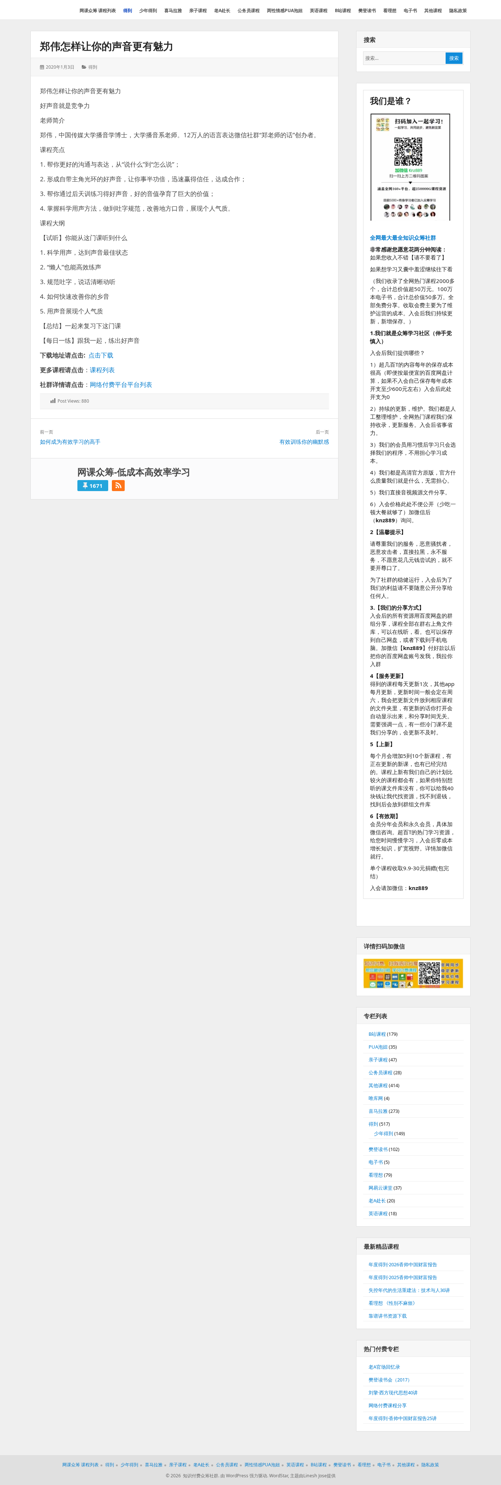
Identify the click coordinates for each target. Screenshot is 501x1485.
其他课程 (378, 1085)
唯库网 (376, 1098)
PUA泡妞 (378, 1046)
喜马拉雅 (378, 1111)
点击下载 (100, 355)
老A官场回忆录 (384, 1367)
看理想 (376, 1175)
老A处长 (377, 1200)
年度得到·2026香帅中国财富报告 (403, 1264)
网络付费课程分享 (388, 1405)
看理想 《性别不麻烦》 (393, 1303)
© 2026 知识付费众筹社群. (192, 1476)
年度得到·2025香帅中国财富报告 (403, 1277)
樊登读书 (378, 1149)
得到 (92, 67)
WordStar (278, 1476)
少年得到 (383, 1133)
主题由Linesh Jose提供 (313, 1476)
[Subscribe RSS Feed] (118, 485)
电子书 (376, 1162)
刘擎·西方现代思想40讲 (393, 1392)
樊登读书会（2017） (390, 1379)
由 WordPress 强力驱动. (244, 1476)
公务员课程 (380, 1072)
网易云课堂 (380, 1187)
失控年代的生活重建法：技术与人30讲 (409, 1290)
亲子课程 (378, 1059)
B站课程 (377, 1034)
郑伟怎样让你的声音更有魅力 (106, 46)
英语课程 (378, 1213)
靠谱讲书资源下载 (388, 1315)
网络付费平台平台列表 (121, 384)
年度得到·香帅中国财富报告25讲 (403, 1418)
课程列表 (102, 370)
